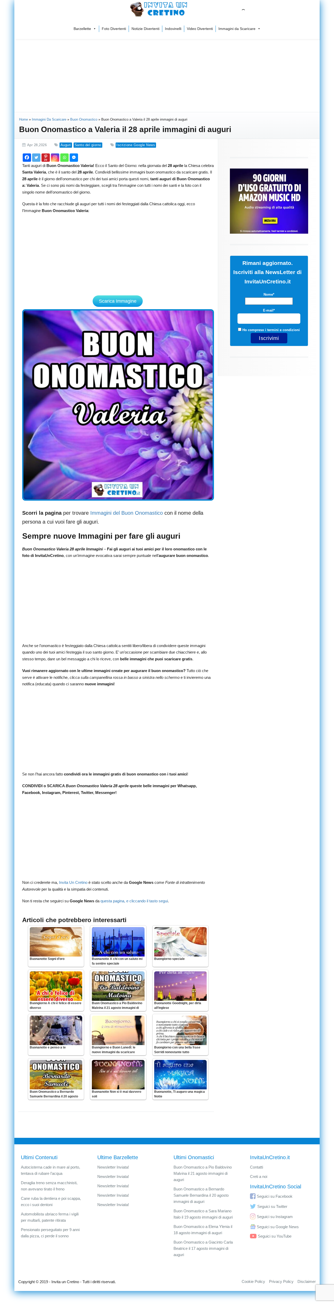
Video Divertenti (200, 29)
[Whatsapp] (64, 157)
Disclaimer (306, 1281)
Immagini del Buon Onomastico (126, 513)
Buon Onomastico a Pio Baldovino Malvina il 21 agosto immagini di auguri (117, 1007)
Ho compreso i (270, 330)
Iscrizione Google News (135, 145)
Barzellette (82, 29)
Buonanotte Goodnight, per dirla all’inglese (177, 1005)
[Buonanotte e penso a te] (56, 1030)
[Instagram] (55, 157)
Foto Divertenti (114, 29)
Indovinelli (173, 29)
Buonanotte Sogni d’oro (47, 959)
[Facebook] (27, 157)
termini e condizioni (283, 330)
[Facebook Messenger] (74, 157)
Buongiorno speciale (169, 959)
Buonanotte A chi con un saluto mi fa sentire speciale (117, 961)
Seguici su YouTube (274, 1236)
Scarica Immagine (117, 301)
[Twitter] (36, 157)
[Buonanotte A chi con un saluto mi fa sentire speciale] (118, 942)
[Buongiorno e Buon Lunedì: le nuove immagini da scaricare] (118, 1030)
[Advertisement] (167, 75)
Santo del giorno (88, 145)
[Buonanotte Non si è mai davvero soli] (118, 1074)
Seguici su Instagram (275, 1216)
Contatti (256, 1167)
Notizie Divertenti (145, 29)
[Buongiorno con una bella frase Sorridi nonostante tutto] (180, 1030)
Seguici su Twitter (272, 1206)
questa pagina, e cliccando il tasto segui (134, 901)
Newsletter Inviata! (113, 1167)
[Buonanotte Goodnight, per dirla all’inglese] (180, 986)
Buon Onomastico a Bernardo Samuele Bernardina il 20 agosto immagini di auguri (54, 1096)
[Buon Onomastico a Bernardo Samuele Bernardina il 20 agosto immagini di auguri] (56, 1074)
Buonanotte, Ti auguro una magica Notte (179, 1094)
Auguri (66, 145)
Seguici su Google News (278, 1227)
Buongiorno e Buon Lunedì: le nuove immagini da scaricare (113, 1050)
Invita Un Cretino (73, 882)
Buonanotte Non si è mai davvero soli (116, 1094)
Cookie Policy (253, 1281)
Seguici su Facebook (275, 1196)
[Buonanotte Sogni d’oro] (56, 942)
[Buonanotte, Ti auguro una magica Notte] (180, 1074)
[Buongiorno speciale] (180, 942)
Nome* (269, 294)
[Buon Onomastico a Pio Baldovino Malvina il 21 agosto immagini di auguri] (118, 986)
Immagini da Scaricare (236, 29)
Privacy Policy (281, 1281)
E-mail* (269, 310)
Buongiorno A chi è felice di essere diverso (55, 1005)
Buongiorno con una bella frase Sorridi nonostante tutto (177, 1050)
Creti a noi (258, 1176)
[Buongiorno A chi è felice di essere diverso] (56, 986)
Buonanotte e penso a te (48, 1047)
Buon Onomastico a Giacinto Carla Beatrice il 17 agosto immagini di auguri (203, 1248)
